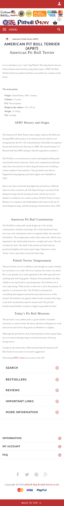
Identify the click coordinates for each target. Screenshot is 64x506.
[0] (55, 24)
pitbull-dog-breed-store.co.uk (41, 484)
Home (7, 39)
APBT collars (19, 358)
